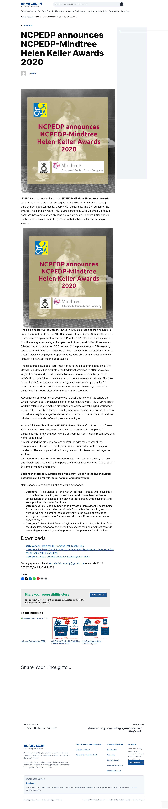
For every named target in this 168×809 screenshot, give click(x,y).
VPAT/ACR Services (83, 750)
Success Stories (28, 11)
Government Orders (97, 11)
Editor (33, 73)
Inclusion (125, 11)
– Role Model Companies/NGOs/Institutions (58, 556)
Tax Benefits (44, 11)
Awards (30, 17)
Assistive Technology (76, 11)
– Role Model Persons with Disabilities (55, 545)
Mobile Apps (58, 11)
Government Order (114, 771)
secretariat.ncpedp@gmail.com (67, 563)
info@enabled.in (136, 762)
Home (24, 17)
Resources (114, 11)
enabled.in (31, 3)
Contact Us (98, 595)
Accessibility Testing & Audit (86, 755)
